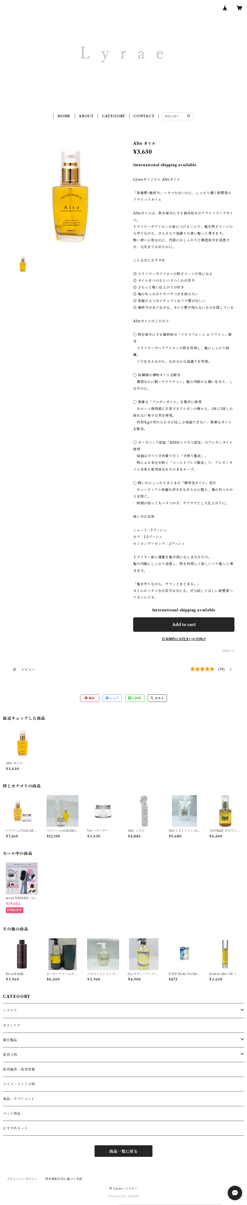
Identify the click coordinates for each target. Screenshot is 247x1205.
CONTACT (144, 116)
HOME (64, 116)
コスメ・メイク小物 (19, 1084)
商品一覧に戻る (123, 1151)
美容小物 (10, 1055)
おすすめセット (15, 1128)
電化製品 (10, 1040)
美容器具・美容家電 (19, 1069)
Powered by (118, 1196)
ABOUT (86, 116)
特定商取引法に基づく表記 (63, 1179)
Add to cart (184, 624)
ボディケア (12, 1025)
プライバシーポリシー (22, 1179)
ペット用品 (12, 1113)
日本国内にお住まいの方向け (184, 639)
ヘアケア (10, 1010)
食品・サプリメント (19, 1099)
